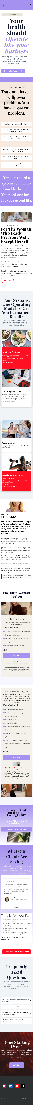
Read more (5, 893)
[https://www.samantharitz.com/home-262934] (4, 5)
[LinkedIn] (11, 1086)
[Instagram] (5, 1086)
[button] (30, 4)
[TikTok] (23, 1086)
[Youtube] (17, 1086)
